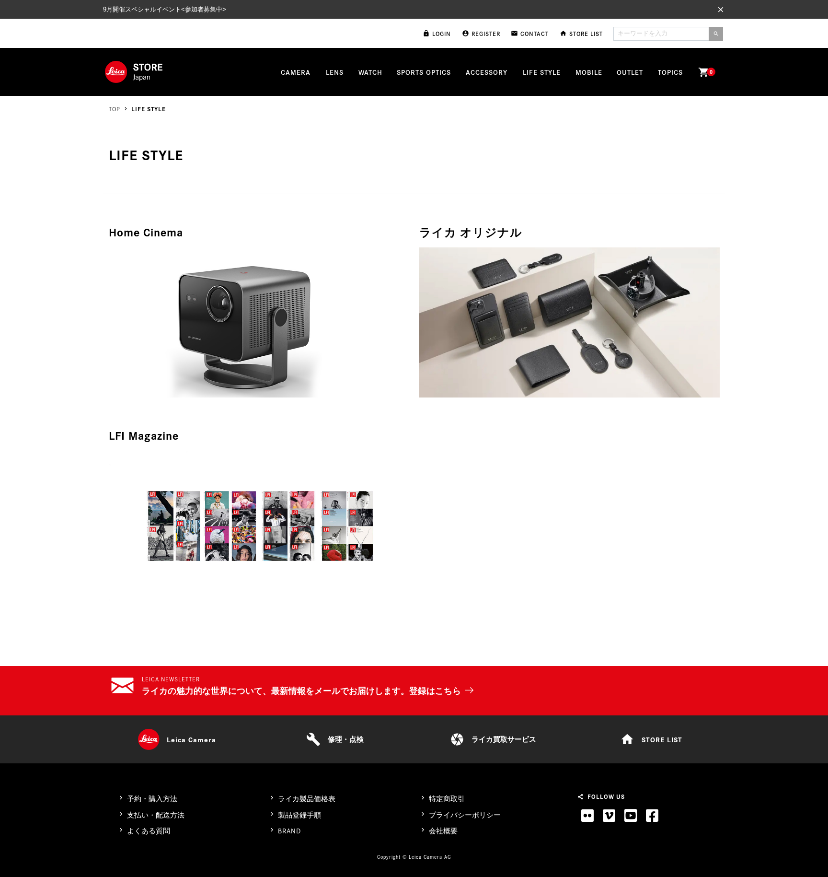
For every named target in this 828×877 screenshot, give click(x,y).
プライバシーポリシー (465, 815)
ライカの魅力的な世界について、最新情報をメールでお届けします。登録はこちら (301, 691)
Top (114, 109)
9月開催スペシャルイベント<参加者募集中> (164, 9)
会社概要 (443, 831)
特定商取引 (447, 799)
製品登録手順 (299, 815)
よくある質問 (148, 831)
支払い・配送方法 (155, 815)
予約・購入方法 (152, 799)
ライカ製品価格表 (306, 799)
